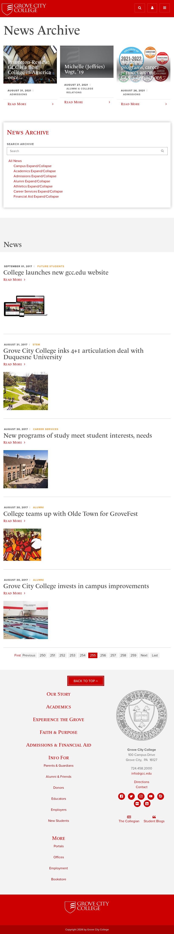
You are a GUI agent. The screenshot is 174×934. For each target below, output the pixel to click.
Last (155, 655)
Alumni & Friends (58, 777)
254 (83, 655)
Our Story (58, 694)
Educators (58, 799)
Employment (58, 868)
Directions (141, 782)
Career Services (45, 429)
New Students (58, 821)
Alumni (38, 507)
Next (144, 655)
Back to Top (85, 681)
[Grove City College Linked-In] (147, 803)
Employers (58, 810)
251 (52, 655)
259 (133, 655)
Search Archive (20, 144)
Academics (58, 706)
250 (43, 655)
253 (72, 655)
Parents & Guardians (58, 766)
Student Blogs (154, 821)
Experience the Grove (58, 719)
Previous (28, 655)
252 (62, 655)
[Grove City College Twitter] (131, 796)
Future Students (50, 266)
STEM (36, 344)
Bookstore (58, 879)
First (17, 655)
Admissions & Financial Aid (58, 745)
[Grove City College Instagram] (141, 796)
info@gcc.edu (141, 773)
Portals (59, 846)
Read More (12, 279)
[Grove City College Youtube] (150, 796)
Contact (141, 787)
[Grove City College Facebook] (121, 796)
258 (123, 655)
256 (103, 655)
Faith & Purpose (58, 732)
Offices (58, 857)
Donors (58, 788)
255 (93, 655)
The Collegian (129, 821)
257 (113, 655)
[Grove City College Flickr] (137, 803)
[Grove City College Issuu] (160, 796)
